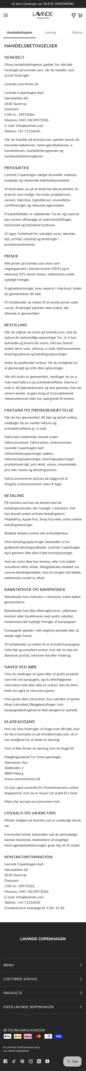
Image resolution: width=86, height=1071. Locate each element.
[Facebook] (5, 1061)
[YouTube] (47, 1061)
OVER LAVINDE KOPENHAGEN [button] (29, 1007)
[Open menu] (7, 15)
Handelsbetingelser (19, 32)
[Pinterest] (22, 1061)
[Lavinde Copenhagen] (43, 939)
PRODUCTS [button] (13, 993)
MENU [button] (9, 965)
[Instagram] (31, 1061)
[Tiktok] (14, 1061)
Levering (50, 32)
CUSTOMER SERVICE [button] (20, 979)
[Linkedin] (39, 1061)
